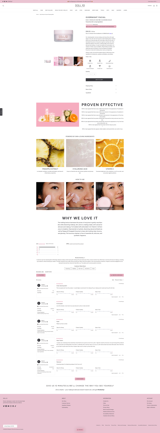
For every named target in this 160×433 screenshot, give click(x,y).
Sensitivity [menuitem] (87, 268)
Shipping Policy (89, 85)
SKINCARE (87, 10)
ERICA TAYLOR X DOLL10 (61, 10)
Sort (113, 279)
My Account (149, 401)
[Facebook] (4, 1)
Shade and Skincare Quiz (108, 411)
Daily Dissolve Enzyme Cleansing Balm (47, 14)
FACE (71, 10)
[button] (101, 24)
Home (37, 14)
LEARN (125, 10)
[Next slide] (81, 61)
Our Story (64, 401)
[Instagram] (8, 1)
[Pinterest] (13, 406)
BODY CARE (95, 10)
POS (12, 429)
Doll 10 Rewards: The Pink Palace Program (107, 26)
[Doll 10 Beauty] (80, 5)
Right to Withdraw (151, 407)
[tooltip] (84, 257)
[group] (48, 61)
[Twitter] (2, 1)
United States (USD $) (152, 1)
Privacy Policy (106, 407)
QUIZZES (119, 10)
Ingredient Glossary (66, 405)
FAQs (104, 403)
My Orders (149, 403)
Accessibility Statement (108, 413)
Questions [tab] (48, 272)
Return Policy (89, 89)
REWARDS (150, 5)
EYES (81, 10)
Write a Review (118, 275)
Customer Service (66, 403)
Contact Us (105, 401)
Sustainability (65, 407)
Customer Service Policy (108, 415)
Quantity (88, 71)
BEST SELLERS (49, 10)
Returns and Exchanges (108, 409)
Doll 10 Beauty (8, 429)
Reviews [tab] (40, 272)
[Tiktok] (11, 1)
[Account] (154, 5)
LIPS (76, 10)
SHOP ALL (35, 10)
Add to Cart (99, 79)
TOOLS (102, 10)
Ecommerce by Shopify (19, 429)
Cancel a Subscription (152, 405)
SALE (113, 10)
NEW (41, 10)
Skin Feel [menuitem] (80, 268)
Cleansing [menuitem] (67, 268)
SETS (108, 10)
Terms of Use (106, 405)
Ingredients (88, 92)
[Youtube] (6, 1)
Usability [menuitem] (74, 268)
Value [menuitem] (93, 268)
